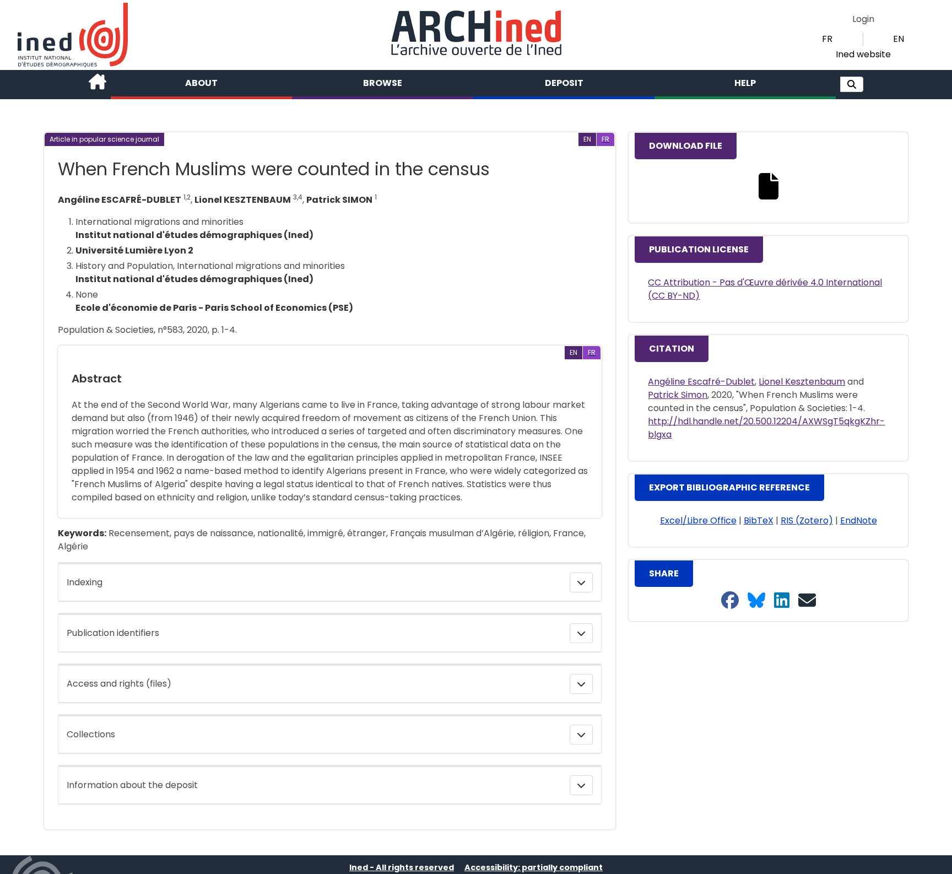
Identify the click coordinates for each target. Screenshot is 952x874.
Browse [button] (382, 83)
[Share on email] (807, 601)
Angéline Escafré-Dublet (701, 381)
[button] (851, 84)
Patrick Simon (677, 395)
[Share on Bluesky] (756, 601)
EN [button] (898, 39)
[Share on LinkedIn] (781, 601)
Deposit (564, 83)
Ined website (863, 54)
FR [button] (827, 39)
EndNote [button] (858, 520)
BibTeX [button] (759, 520)
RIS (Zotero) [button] (807, 520)
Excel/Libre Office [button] (698, 520)
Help (745, 83)
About (201, 83)
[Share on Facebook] (730, 601)
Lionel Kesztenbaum (802, 381)
